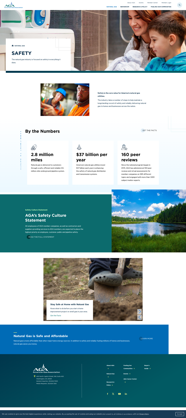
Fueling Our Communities (161, 7)
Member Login (166, 2)
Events (141, 2)
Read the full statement (41, 237)
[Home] (13, 46)
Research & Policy (140, 7)
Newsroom (124, 7)
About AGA (131, 2)
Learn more (147, 339)
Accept (179, 414)
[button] (139, 311)
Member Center (152, 2)
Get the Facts (55, 316)
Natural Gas (112, 7)
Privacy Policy (144, 414)
